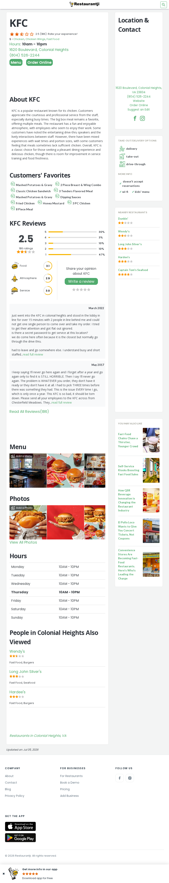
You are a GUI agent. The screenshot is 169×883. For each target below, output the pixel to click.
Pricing (65, 789)
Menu (16, 62)
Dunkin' (123, 218)
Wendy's (17, 651)
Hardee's (17, 692)
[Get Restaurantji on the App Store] (20, 826)
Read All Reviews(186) (29, 411)
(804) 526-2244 (24, 55)
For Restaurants (71, 776)
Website (139, 101)
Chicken (18, 39)
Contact (11, 783)
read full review (33, 354)
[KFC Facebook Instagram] (142, 118)
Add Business (69, 796)
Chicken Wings (35, 39)
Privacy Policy (14, 796)
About (9, 776)
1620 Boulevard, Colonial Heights (39, 49)
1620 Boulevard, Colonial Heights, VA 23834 (139, 90)
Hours (14, 44)
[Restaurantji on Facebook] (119, 778)
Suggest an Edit (139, 109)
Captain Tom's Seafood (133, 270)
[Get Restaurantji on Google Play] (20, 837)
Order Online (39, 62)
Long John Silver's (25, 671)
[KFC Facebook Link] (135, 118)
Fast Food (53, 39)
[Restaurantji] (84, 4)
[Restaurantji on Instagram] (130, 778)
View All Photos (23, 542)
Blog (8, 789)
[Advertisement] (57, 77)
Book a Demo (69, 783)
